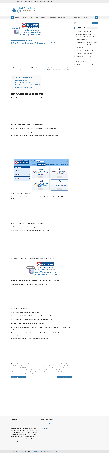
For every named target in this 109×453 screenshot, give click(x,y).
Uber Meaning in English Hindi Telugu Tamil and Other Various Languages (19, 377)
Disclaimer (13, 451)
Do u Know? (24, 18)
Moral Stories (76, 18)
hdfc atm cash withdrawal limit (34, 368)
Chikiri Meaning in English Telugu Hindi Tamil (85, 64)
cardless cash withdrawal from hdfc (34, 363)
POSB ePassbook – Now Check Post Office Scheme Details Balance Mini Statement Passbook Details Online (85, 37)
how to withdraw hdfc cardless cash (28, 374)
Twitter (49, 426)
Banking (43, 18)
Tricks (31, 18)
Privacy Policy (19, 451)
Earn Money (42, 1)
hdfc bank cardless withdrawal (31, 370)
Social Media (52, 18)
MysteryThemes (54, 451)
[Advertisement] (41, 56)
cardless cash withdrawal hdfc (26, 365)
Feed (47, 428)
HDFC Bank (29, 40)
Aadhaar (85, 18)
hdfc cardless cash (42, 370)
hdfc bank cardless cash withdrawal (58, 368)
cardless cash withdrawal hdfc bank (55, 365)
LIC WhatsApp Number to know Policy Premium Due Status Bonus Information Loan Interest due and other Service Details (86, 59)
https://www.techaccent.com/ (38, 451)
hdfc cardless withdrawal (39, 372)
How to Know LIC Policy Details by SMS (84, 53)
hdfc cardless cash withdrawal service (26, 372)
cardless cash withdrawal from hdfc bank (50, 363)
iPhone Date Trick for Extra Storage (83, 31)
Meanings (36, 1)
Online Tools (49, 1)
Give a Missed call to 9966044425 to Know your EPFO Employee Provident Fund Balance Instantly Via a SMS (86, 45)
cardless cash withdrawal (21, 363)
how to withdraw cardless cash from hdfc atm (54, 372)
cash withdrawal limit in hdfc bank (20, 368)
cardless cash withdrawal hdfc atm (40, 365)
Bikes (37, 18)
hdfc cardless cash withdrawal (52, 370)
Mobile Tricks (61, 18)
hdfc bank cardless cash (46, 368)
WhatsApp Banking (28, 1)
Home (17, 18)
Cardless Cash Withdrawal (18, 40)
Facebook (49, 424)
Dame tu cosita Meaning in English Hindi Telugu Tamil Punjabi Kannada (65, 377)
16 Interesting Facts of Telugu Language (84, 50)
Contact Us (25, 451)
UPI (70, 18)
